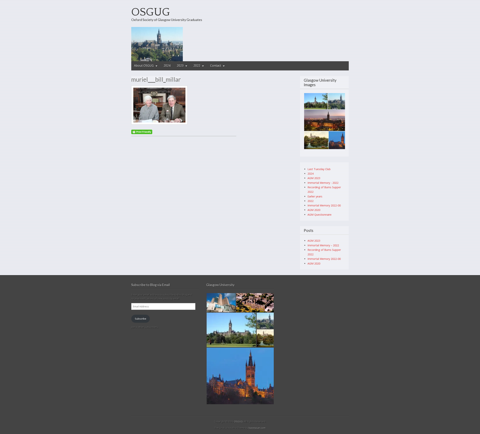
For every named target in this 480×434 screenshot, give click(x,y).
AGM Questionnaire (320, 214)
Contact (215, 65)
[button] (316, 101)
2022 (197, 65)
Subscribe (140, 318)
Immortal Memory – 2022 (323, 245)
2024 (167, 65)
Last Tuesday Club (319, 169)
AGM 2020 (314, 210)
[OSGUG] (240, 44)
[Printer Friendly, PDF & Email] (141, 131)
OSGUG (150, 12)
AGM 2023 (314, 178)
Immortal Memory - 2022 (323, 183)
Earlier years (315, 196)
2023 (180, 65)
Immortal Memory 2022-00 (324, 205)
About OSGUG (144, 65)
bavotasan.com (257, 428)
